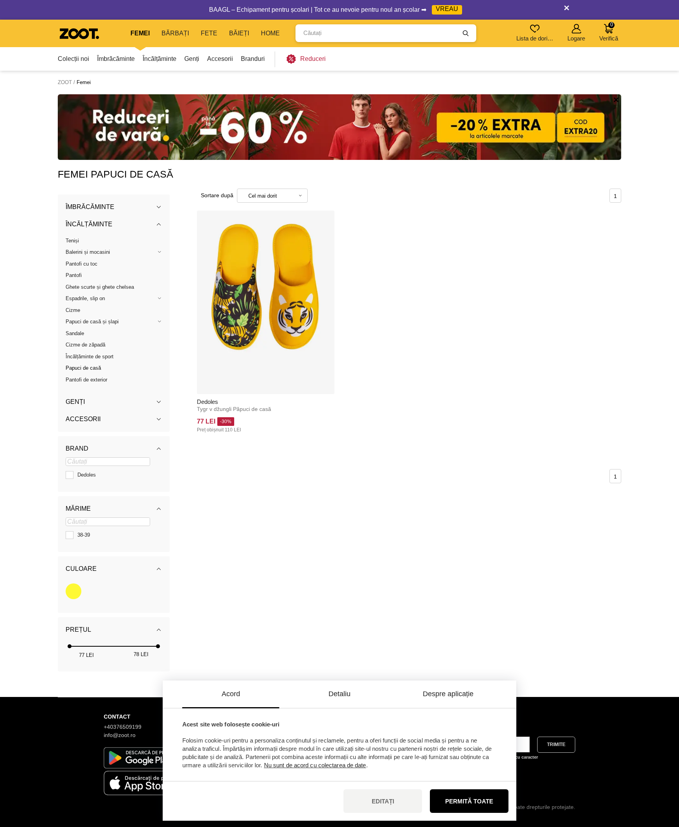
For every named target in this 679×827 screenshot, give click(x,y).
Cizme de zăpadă (85, 345)
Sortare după (217, 195)
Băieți (239, 33)
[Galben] (73, 591)
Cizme (73, 310)
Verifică (608, 32)
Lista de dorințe (535, 38)
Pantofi (74, 275)
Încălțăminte (159, 58)
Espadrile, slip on (85, 298)
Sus (659, 779)
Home (270, 33)
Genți (191, 58)
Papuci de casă (83, 368)
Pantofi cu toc (81, 264)
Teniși (72, 241)
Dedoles (207, 401)
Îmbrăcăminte (116, 58)
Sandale (75, 333)
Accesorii (220, 58)
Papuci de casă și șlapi (92, 322)
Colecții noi (73, 58)
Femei (140, 33)
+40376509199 (122, 727)
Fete (209, 33)
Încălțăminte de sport (90, 356)
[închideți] (567, 9)
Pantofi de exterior (86, 380)
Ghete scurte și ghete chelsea (100, 287)
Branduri (253, 58)
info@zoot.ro (120, 735)
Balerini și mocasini (88, 252)
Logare (576, 38)
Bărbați (175, 33)
